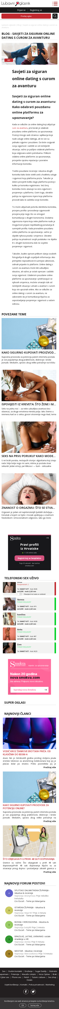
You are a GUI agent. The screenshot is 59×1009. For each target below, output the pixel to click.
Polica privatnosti (36, 984)
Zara (19, 639)
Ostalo (29, 980)
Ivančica (21, 609)
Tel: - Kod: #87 (26, 632)
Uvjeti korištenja (12, 984)
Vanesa (20, 594)
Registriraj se (36, 10)
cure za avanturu (20, 128)
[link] (29, 677)
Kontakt (23, 984)
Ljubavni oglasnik (8, 25)
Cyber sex (4, 977)
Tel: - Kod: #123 (27, 647)
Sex (3, 971)
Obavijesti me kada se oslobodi (34, 589)
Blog (19, 25)
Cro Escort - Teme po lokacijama (29, 901)
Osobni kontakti (15, 971)
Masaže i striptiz (29, 974)
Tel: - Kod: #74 (26, 602)
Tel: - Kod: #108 (27, 617)
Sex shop (52, 977)
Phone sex (16, 977)
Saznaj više (34, 1005)
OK (22, 1005)
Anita (19, 624)
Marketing (50, 984)
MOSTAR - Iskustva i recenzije (28, 951)
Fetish (26, 977)
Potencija (15, 974)
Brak (55, 974)
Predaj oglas (26, 16)
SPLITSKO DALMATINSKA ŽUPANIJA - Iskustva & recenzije (32, 891)
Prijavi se (21, 10)
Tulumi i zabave (38, 977)
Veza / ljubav (44, 974)
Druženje (29, 971)
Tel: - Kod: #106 (27, 585)
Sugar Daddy (41, 971)
